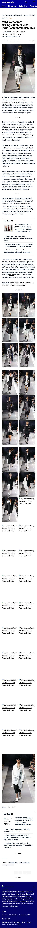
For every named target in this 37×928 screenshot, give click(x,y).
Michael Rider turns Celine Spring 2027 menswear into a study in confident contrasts (18, 845)
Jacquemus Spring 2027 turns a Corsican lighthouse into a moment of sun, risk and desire (17, 837)
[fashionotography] (8, 2)
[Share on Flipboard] (9, 40)
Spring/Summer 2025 (8, 102)
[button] (22, 2)
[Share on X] (5, 40)
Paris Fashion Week (24, 862)
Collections (5, 18)
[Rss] (34, 886)
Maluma (11, 275)
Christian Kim (7, 32)
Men (11, 18)
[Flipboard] (31, 886)
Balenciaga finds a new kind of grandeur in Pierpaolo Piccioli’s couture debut (18, 239)
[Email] (12, 40)
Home (3, 15)
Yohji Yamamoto (9, 15)
